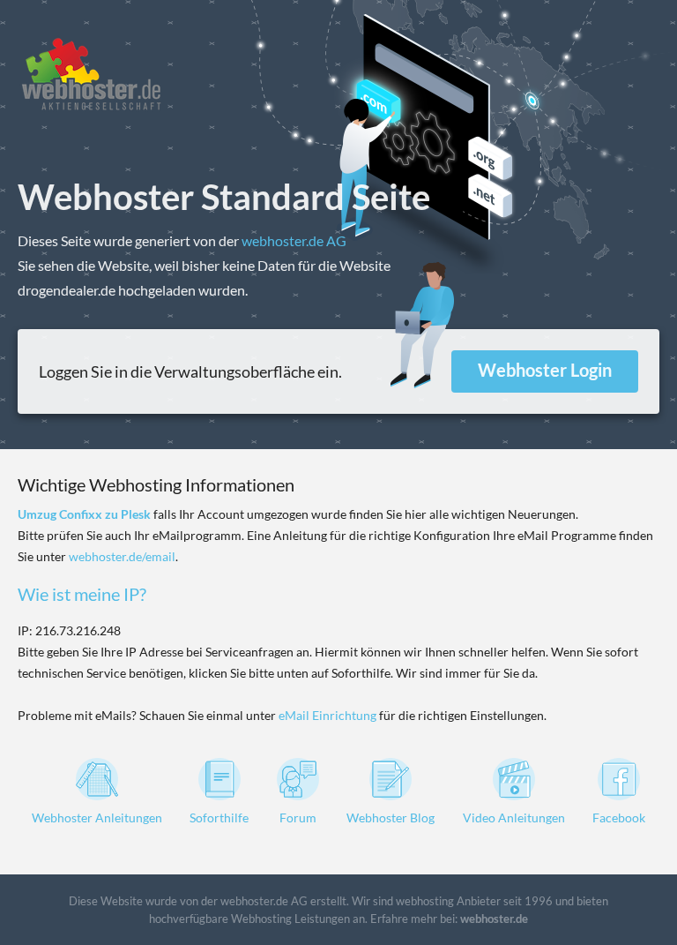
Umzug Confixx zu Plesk (84, 513)
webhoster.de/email (122, 556)
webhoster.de (494, 918)
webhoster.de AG (294, 240)
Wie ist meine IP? (82, 593)
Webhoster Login (545, 369)
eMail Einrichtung (327, 715)
